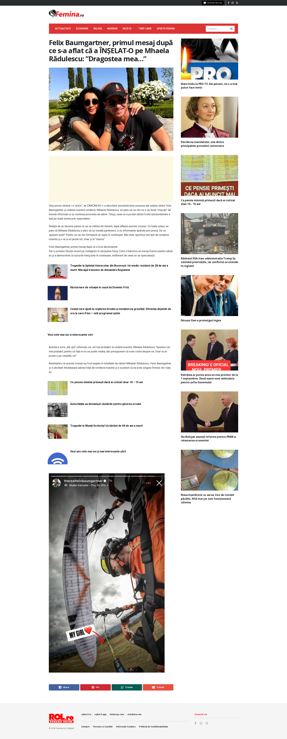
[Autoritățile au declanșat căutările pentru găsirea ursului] (58, 414)
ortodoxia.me (134, 714)
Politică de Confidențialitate (153, 726)
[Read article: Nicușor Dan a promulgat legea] (209, 295)
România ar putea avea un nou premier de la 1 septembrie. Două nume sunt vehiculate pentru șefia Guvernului (209, 378)
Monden (112, 28)
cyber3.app (100, 714)
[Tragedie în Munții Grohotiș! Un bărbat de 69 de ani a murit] (58, 436)
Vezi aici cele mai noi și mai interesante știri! (98, 451)
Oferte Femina (166, 28)
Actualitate (63, 28)
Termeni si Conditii (103, 726)
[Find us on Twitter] (237, 3)
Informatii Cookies (126, 726)
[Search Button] (232, 29)
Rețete (127, 28)
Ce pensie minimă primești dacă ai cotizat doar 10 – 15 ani (106, 382)
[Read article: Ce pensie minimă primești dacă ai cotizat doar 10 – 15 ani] (209, 175)
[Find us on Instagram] (233, 3)
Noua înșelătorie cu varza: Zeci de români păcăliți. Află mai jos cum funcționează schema (207, 498)
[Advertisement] (111, 179)
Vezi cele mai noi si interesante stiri (70, 334)
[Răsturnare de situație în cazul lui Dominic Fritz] (58, 298)
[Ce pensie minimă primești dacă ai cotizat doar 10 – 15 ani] (58, 393)
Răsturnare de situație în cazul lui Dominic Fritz (99, 287)
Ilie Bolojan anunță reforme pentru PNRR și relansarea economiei (208, 438)
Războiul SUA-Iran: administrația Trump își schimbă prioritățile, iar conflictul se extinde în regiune (209, 262)
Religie (98, 28)
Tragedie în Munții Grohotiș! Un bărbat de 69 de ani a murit (106, 425)
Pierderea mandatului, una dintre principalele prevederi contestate (202, 143)
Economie (82, 28)
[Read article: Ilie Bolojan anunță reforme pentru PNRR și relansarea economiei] (209, 411)
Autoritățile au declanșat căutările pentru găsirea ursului (105, 404)
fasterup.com (117, 714)
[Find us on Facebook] (228, 3)
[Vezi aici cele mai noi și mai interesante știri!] (58, 462)
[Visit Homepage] (66, 14)
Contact (70, 728)
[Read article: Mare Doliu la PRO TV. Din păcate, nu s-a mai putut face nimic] (209, 59)
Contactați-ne (214, 3)
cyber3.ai (86, 714)
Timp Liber (145, 28)
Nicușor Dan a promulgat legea (201, 320)
